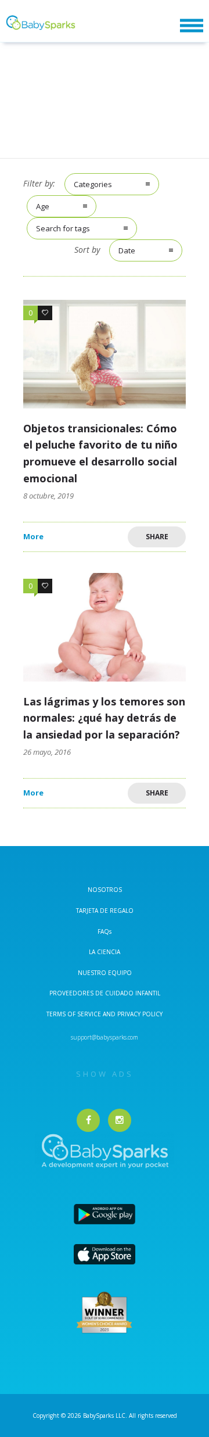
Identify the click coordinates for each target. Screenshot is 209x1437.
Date (126, 250)
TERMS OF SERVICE (74, 1014)
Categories (93, 184)
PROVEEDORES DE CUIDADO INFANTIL (104, 993)
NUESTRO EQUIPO (105, 973)
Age (42, 206)
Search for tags (63, 228)
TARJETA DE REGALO (105, 910)
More (33, 536)
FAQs (104, 931)
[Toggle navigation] (191, 26)
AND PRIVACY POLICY (133, 1014)
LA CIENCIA (104, 952)
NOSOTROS (105, 890)
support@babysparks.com (104, 1037)
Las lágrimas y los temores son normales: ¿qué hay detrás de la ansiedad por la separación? (104, 718)
